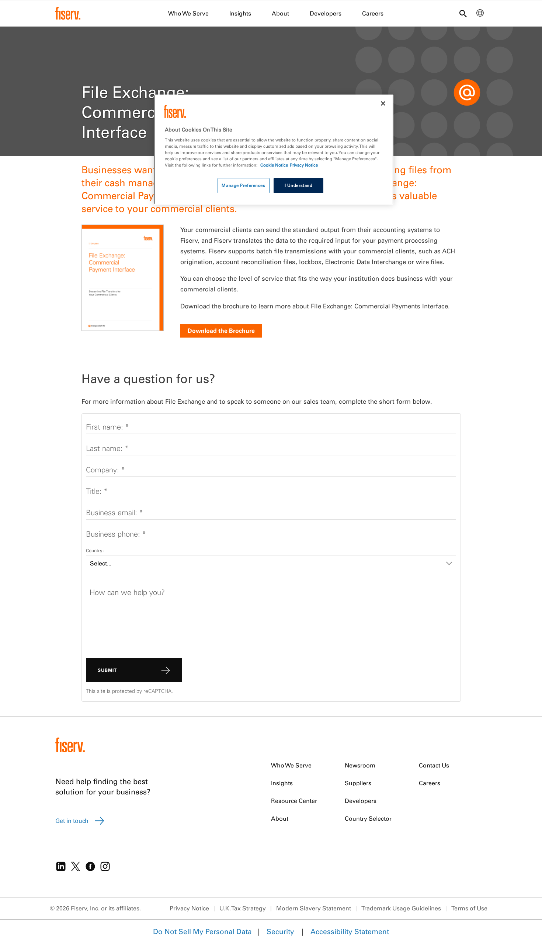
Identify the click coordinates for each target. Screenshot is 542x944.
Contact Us (434, 765)
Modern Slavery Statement (313, 908)
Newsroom (360, 765)
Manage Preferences (243, 185)
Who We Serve (188, 13)
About (280, 13)
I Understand (299, 185)
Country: (95, 550)
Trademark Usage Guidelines (401, 908)
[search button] (463, 14)
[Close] (383, 103)
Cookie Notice (274, 165)
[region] (273, 150)
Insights (240, 13)
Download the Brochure (221, 330)
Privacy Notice (189, 908)
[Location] (480, 14)
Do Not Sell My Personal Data (202, 931)
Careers (372, 13)
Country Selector (368, 818)
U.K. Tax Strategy (242, 908)
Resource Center (294, 800)
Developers (325, 13)
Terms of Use (469, 908)
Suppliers (358, 783)
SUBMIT (107, 670)
